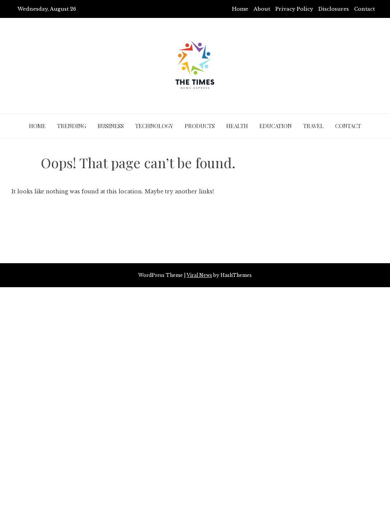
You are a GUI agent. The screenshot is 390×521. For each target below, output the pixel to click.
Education (275, 126)
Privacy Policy (294, 9)
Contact (364, 9)
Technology (154, 126)
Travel (313, 126)
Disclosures (333, 9)
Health (237, 126)
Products (200, 126)
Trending (71, 126)
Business (111, 126)
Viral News (199, 275)
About (262, 9)
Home (240, 9)
